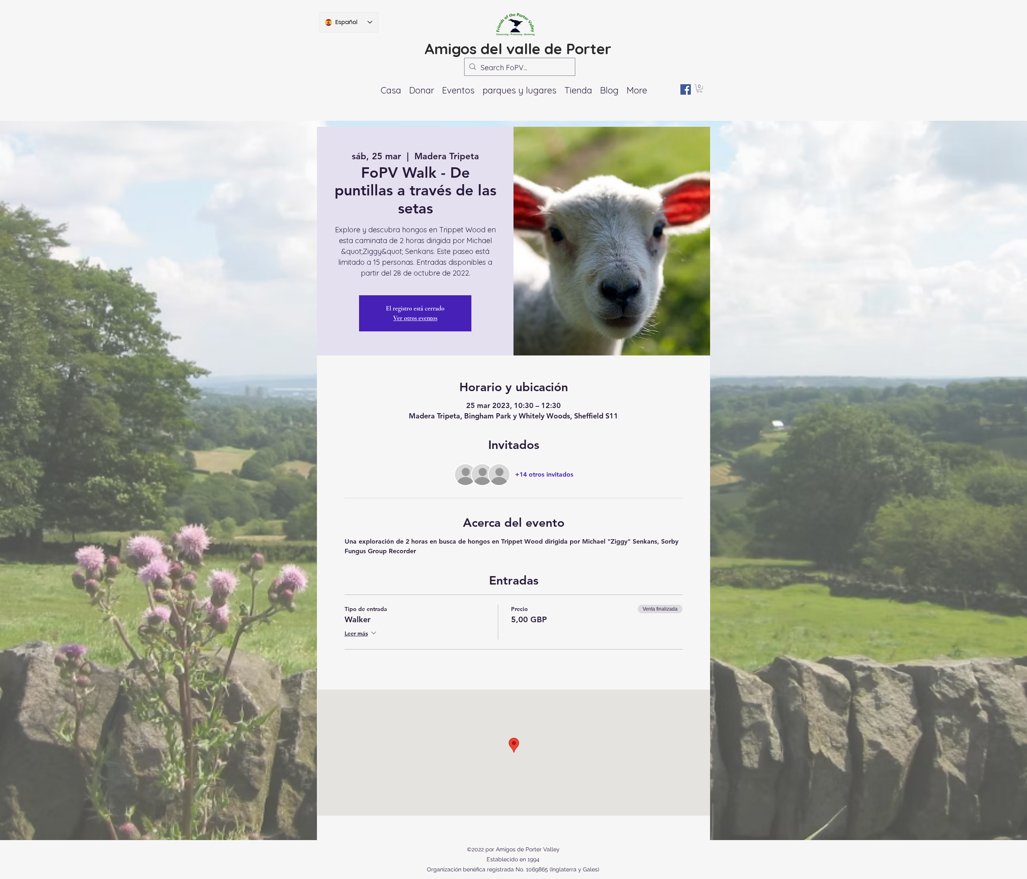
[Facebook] (685, 89)
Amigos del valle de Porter (517, 48)
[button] (458, 90)
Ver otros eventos (415, 318)
